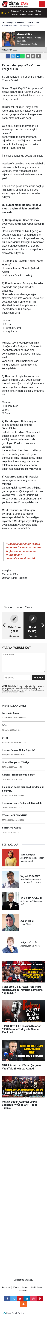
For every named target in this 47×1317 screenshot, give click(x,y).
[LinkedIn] (18, 56)
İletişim (25, 1287)
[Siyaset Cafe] (15, 4)
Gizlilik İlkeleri (36, 1287)
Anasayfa (9, 23)
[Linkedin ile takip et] (27, 1298)
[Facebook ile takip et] (7, 1298)
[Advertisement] (23, 1142)
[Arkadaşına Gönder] (28, 56)
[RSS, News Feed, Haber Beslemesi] (23, 1304)
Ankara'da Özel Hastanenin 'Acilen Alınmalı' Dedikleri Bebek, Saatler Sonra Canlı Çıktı (26, 13)
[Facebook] (8, 56)
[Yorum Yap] (38, 56)
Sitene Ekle (23, 1290)
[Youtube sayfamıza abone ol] (20, 1298)
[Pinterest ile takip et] (40, 1298)
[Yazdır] (33, 56)
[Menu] (42, 4)
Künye (16, 1287)
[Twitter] (13, 56)
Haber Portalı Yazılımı (15, 1313)
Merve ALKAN (33, 23)
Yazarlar (20, 23)
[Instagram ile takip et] (33, 1298)
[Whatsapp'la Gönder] (22, 56)
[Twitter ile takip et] (13, 1298)
